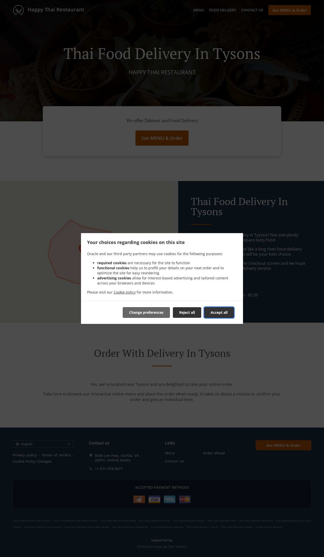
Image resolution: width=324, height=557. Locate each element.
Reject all (187, 312)
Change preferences (146, 312)
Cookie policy (125, 292)
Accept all (219, 312)
